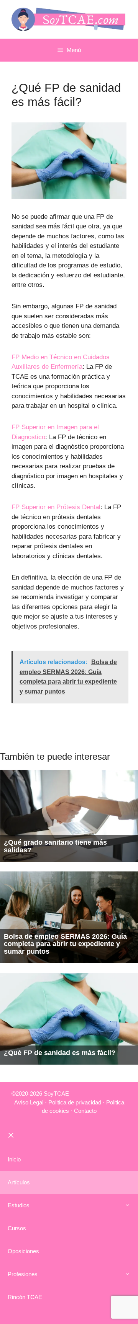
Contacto (85, 1110)
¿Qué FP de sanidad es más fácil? (59, 1053)
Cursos (17, 1228)
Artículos (19, 1182)
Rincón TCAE (25, 1297)
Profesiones (23, 1274)
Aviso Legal (28, 1102)
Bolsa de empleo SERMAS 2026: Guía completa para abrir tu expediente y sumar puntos (65, 944)
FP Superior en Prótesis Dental (56, 507)
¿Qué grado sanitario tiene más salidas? (55, 846)
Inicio (14, 1159)
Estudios (19, 1205)
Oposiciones (23, 1251)
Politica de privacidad (74, 1102)
